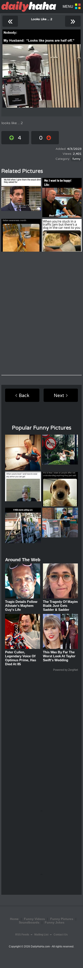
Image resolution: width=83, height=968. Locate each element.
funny (76, 159)
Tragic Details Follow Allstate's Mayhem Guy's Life (21, 605)
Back (24, 395)
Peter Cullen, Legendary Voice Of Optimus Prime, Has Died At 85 (20, 658)
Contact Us (61, 934)
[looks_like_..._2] (41, 68)
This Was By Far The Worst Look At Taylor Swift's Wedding (59, 656)
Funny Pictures (61, 919)
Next (59, 395)
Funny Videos (34, 919)
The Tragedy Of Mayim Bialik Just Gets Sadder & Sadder (60, 605)
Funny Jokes (54, 922)
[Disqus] (41, 313)
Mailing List (41, 934)
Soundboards (29, 922)
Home (14, 919)
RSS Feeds (22, 934)
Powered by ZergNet (65, 669)
